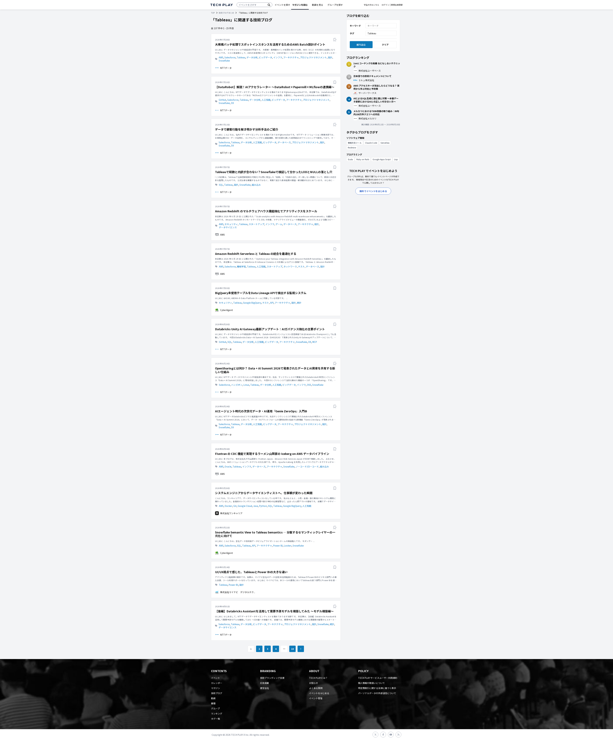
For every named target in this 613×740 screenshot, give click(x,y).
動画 (213, 698)
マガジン (215, 688)
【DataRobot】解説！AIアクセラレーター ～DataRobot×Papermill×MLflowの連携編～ (274, 87)
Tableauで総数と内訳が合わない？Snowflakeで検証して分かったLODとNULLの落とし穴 (273, 172)
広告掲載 (264, 683)
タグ (352, 33)
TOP (213, 12)
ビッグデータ (265, 57)
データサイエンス (228, 227)
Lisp (396, 159)
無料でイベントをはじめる (373, 191)
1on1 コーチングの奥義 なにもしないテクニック (376, 65)
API (272, 302)
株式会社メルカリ (367, 118)
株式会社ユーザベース (370, 70)
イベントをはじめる (319, 693)
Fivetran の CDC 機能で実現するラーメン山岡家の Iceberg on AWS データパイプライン (272, 454)
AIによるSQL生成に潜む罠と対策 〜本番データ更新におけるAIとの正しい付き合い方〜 (375, 100)
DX (232, 103)
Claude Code (371, 142)
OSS (309, 384)
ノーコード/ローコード (307, 466)
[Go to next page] (301, 649)
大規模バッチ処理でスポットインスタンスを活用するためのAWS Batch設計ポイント (270, 44)
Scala (350, 159)
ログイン (385, 5)
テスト (301, 266)
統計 (299, 302)
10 (292, 648)
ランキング (216, 713)
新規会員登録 (397, 5)
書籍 (213, 703)
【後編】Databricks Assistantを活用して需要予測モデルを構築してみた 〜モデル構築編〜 (274, 611)
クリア (385, 44)
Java (255, 505)
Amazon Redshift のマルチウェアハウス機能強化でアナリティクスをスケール (266, 211)
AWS (221, 57)
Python (263, 505)
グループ (215, 708)
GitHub (222, 99)
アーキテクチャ (291, 57)
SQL (221, 184)
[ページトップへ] (221, 5)
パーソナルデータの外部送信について (377, 693)
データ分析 (252, 57)
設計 (330, 57)
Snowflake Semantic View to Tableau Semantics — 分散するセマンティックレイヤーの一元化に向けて (275, 534)
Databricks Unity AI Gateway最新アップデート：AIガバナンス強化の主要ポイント (270, 329)
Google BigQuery (252, 302)
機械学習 (241, 266)
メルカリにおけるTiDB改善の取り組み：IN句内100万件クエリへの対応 (376, 112)
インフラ (277, 57)
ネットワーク (290, 266)
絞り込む (361, 44)
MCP (314, 341)
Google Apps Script (381, 159)
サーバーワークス (367, 93)
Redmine (352, 147)
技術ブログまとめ (226, 12)
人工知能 (266, 99)
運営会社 (264, 688)
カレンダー (216, 683)
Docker (228, 505)
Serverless (385, 142)
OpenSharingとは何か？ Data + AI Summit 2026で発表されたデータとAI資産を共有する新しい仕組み (275, 370)
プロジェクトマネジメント (313, 57)
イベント (215, 677)
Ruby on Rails (362, 159)
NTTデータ (226, 67)
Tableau (241, 57)
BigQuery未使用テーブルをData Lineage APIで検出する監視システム (260, 293)
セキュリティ (231, 224)
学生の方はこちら (371, 5)
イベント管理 (315, 698)
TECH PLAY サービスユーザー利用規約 (377, 677)
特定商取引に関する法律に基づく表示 (377, 688)
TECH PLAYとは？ (318, 677)
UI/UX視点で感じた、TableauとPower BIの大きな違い (251, 572)
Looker (287, 545)
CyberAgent (226, 310)
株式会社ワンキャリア (231, 513)
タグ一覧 (215, 718)
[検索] (269, 5)
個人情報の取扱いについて (371, 683)
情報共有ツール (355, 142)
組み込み (256, 184)
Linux (246, 384)
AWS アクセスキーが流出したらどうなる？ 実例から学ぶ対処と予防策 (376, 87)
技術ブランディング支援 (272, 677)
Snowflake (224, 60)
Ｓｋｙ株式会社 (366, 80)
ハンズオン (236, 384)
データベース (284, 142)
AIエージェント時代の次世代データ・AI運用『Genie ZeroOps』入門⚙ (261, 411)
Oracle (228, 466)
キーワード (355, 26)
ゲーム (279, 224)
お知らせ (313, 683)
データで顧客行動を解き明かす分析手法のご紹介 (246, 129)
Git (235, 505)
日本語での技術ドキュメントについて (372, 76)
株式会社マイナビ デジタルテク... (237, 592)
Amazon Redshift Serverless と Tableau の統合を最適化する (255, 253)
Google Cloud (245, 505)
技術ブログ (216, 693)
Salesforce (230, 57)
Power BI (278, 545)
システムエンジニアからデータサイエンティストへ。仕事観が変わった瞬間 (263, 493)
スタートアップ (256, 224)
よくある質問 (315, 688)
